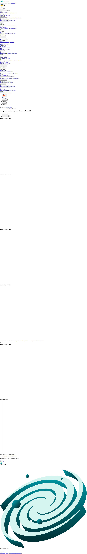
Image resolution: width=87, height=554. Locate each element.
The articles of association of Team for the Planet (9, 456)
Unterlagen (3, 50)
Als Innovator (3, 83)
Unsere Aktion (3, 37)
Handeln (4, 64)
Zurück (2, 461)
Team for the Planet (6, 1)
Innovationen (5, 10)
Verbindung (5, 87)
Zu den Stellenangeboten (8, 107)
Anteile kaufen (13, 3)
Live (2, 23)
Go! (1, 460)
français (4, 8)
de (4, 5)
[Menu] (0, 1)
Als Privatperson (3, 66)
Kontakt (7, 553)
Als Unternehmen (4, 79)
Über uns (9, 3)
